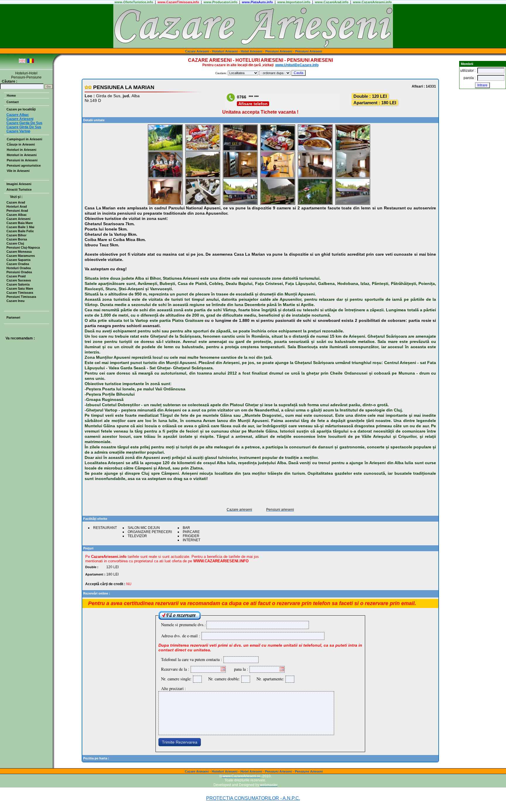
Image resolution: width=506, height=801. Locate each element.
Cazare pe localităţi (21, 109)
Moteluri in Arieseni (22, 155)
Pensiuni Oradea (19, 272)
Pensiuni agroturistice (24, 165)
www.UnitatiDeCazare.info (297, 65)
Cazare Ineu (15, 301)
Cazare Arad (15, 202)
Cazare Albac (16, 214)
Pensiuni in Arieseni (22, 160)
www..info (133, 2)
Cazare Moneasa (19, 251)
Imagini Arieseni (18, 184)
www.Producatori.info (220, 2)
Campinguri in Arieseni (24, 139)
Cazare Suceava (18, 280)
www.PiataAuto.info (257, 2)
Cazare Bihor (16, 235)
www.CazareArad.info (331, 2)
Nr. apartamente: (269, 679)
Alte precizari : (173, 688)
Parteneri (13, 317)
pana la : (241, 669)
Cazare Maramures (20, 255)
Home (11, 95)
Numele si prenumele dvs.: (183, 624)
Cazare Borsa (16, 239)
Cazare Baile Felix (20, 231)
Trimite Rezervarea (179, 742)
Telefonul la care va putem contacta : (191, 659)
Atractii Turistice (19, 189)
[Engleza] (22, 62)
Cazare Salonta (18, 284)
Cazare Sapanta (18, 260)
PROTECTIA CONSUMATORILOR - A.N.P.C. (253, 798)
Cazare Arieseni (18, 219)
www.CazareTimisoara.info (178, 2)
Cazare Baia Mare (19, 223)
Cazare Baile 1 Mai (20, 227)
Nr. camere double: (222, 679)
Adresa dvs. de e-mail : (180, 635)
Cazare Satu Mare (19, 288)
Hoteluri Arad (16, 206)
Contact (12, 102)
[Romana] (30, 62)
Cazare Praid (16, 276)
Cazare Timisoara (19, 292)
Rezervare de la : (175, 669)
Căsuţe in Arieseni (21, 144)
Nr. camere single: (176, 679)
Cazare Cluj (15, 243)
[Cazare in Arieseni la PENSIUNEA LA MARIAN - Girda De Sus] (165, 149)
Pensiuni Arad (17, 210)
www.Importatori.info (293, 2)
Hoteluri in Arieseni (21, 149)
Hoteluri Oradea (18, 268)
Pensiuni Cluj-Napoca (23, 247)
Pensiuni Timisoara (21, 296)
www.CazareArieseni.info (372, 2)
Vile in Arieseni (18, 171)
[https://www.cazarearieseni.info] (253, 47)
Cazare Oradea (17, 264)
